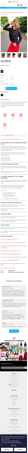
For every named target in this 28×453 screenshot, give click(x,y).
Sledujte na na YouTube (15, 384)
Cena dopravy (14, 429)
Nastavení (13, 445)
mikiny (8, 159)
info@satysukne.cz (15, 375)
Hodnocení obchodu (14, 281)
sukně (9, 157)
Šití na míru (14, 416)
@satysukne (15, 386)
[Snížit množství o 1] (5, 89)
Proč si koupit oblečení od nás (14, 397)
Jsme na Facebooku (15, 381)
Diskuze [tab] (12, 135)
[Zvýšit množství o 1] (5, 88)
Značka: (4, 14)
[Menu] (25, 5)
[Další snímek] (26, 34)
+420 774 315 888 (15, 377)
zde (8, 439)
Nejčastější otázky (14, 399)
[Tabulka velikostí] (5, 126)
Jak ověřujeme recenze (14, 421)
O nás (14, 401)
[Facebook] (13, 117)
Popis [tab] (3, 135)
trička (9, 160)
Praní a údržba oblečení (14, 414)
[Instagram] (21, 117)
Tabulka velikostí (14, 410)
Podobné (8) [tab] (7, 135)
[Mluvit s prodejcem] (5, 117)
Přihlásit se (25, 368)
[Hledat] (1, 5)
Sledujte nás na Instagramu (14, 341)
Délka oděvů (14, 412)
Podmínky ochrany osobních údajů (14, 427)
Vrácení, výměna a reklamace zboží (14, 430)
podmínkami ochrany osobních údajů (18, 369)
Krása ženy (14, 403)
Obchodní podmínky (14, 423)
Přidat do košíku (12, 88)
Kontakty (14, 404)
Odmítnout (7, 449)
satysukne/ (15, 383)
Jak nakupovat (14, 425)
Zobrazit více (14, 331)
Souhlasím (20, 449)
